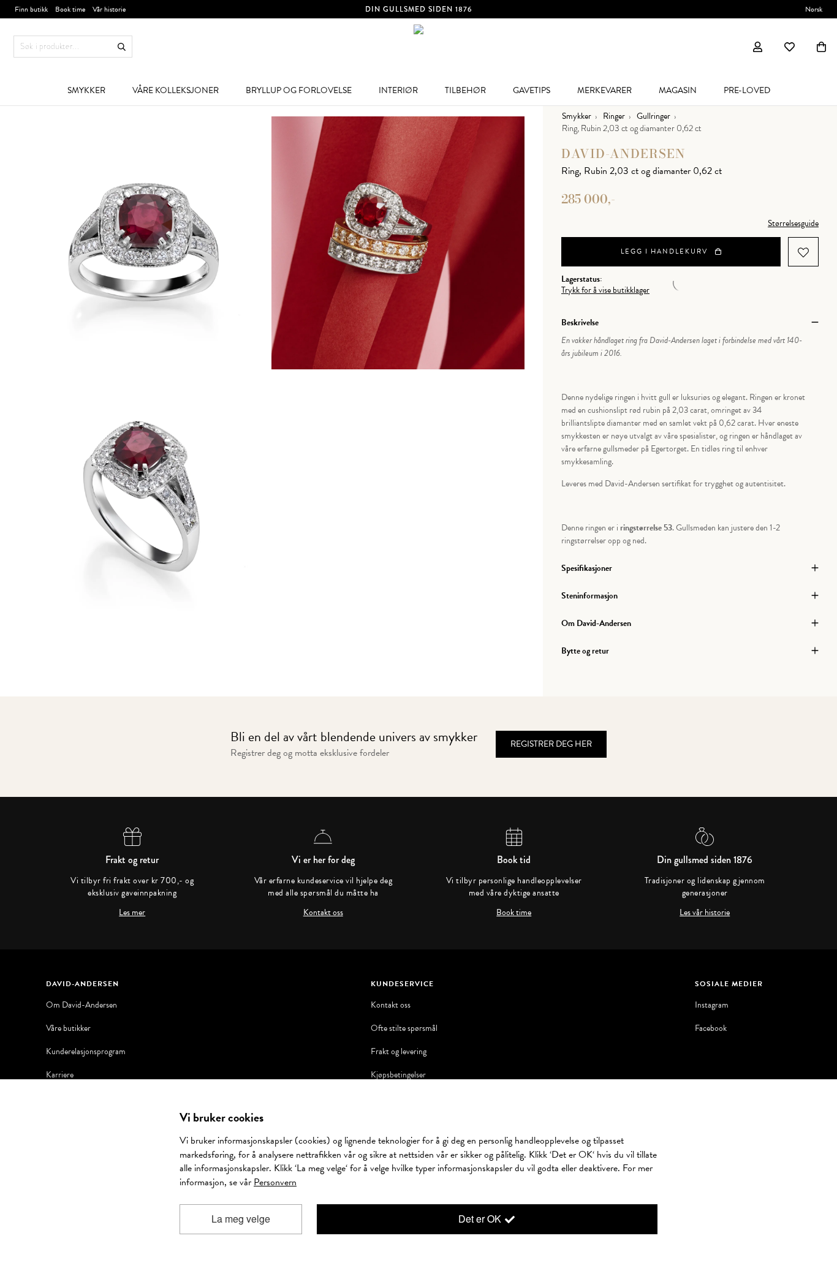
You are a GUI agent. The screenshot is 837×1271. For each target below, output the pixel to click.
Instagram (712, 1005)
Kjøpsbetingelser (398, 1075)
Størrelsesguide (793, 223)
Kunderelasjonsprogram (86, 1052)
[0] (821, 46)
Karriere (60, 1075)
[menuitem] (86, 90)
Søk (122, 47)
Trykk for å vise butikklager (605, 290)
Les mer (132, 913)
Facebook (711, 1028)
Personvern (275, 1182)
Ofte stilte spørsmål (404, 1028)
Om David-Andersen (81, 1005)
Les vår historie (705, 913)
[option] (144, 242)
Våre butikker (68, 1028)
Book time (513, 913)
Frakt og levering (398, 1052)
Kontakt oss (323, 913)
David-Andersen (623, 153)
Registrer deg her (551, 743)
